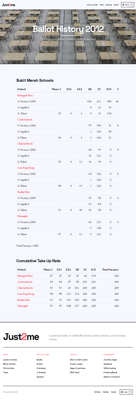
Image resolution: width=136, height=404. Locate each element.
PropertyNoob (110, 372)
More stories (9, 364)
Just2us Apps (110, 359)
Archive (109, 5)
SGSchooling (110, 368)
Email (113, 392)
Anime (39, 364)
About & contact (112, 377)
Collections (92, 5)
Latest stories (10, 359)
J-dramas (41, 372)
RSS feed (74, 372)
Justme (8, 5)
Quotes (40, 377)
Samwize (108, 364)
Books (39, 359)
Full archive (8, 368)
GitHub (97, 392)
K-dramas (41, 368)
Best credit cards (79, 359)
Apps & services (77, 368)
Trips (101, 5)
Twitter (106, 392)
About (116, 5)
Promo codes (76, 364)
